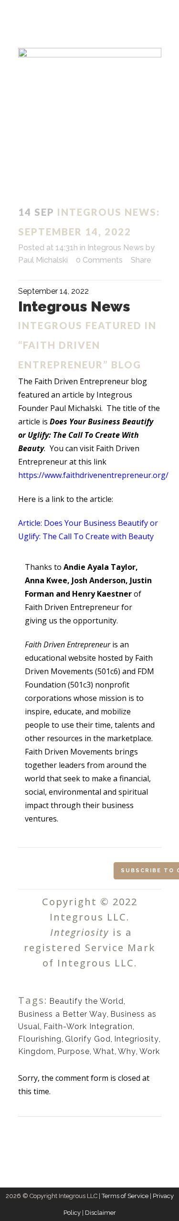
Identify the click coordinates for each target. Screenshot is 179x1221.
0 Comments (99, 260)
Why (127, 1051)
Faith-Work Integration (88, 1026)
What (104, 1051)
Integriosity (136, 1038)
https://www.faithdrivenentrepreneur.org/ (93, 475)
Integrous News (115, 247)
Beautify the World (86, 1001)
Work (149, 1051)
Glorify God (88, 1038)
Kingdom (36, 1051)
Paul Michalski (43, 260)
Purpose (73, 1051)
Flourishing (40, 1038)
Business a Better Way (62, 1014)
